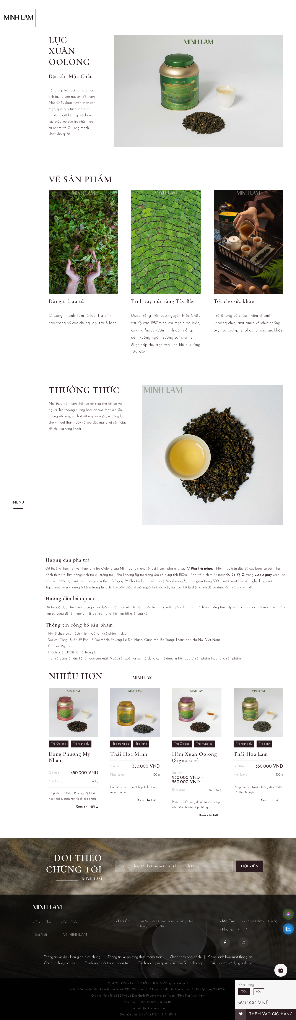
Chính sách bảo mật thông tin (230, 957)
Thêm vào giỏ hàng (271, 1014)
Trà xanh (141, 744)
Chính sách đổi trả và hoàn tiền (107, 963)
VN (15, 1005)
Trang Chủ (43, 922)
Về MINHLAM (75, 935)
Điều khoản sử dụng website (231, 963)
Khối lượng (246, 985)
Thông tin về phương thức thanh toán (135, 957)
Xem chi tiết (85, 807)
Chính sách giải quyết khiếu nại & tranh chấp (170, 963)
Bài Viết (41, 935)
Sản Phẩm (71, 922)
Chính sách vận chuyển (60, 963)
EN (21, 1005)
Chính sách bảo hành (185, 957)
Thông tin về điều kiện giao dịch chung (72, 957)
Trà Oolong (58, 744)
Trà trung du (81, 744)
